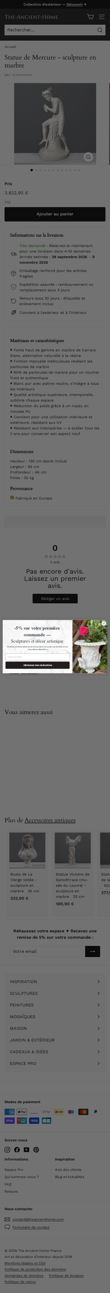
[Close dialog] (103, 623)
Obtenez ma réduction (37, 665)
